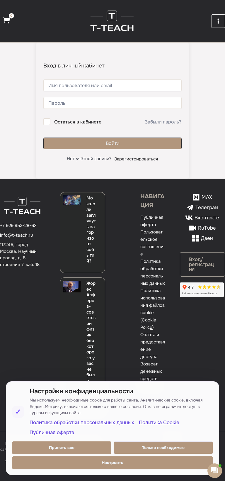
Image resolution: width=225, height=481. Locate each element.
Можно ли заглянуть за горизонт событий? (91, 229)
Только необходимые (163, 447)
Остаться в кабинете (77, 122)
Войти (113, 143)
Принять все (61, 447)
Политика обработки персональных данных (82, 422)
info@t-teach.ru (16, 235)
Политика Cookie (159, 422)
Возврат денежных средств (151, 371)
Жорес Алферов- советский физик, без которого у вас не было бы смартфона (91, 343)
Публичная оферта (52, 432)
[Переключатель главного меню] (218, 21)
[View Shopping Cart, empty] (6, 21)
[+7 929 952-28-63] (18, 225)
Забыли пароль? (163, 122)
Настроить (112, 462)
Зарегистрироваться (136, 159)
